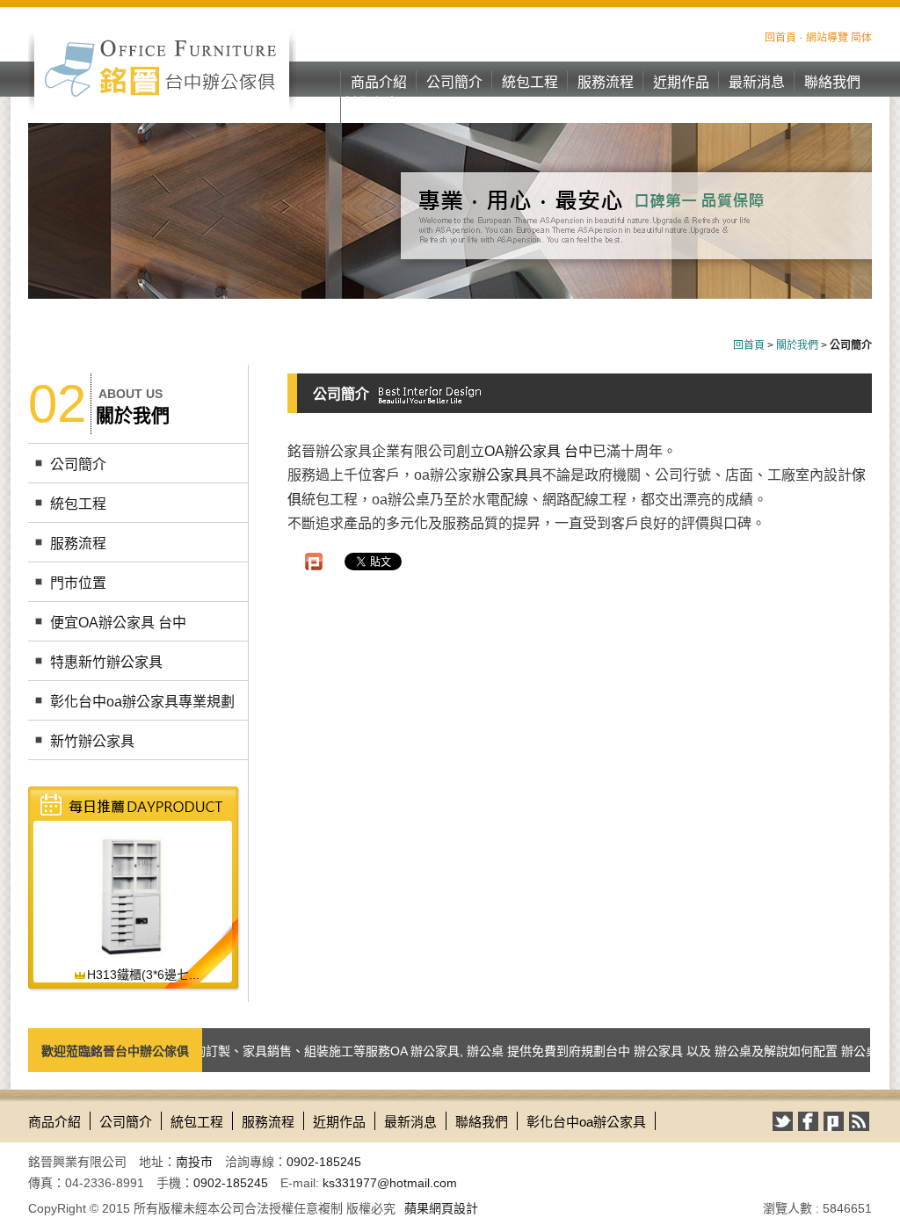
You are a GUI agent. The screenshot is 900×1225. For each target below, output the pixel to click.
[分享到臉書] (808, 1121)
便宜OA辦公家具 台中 (118, 622)
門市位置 (78, 583)
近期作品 (681, 82)
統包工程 (530, 82)
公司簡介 (454, 82)
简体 (861, 38)
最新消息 (757, 82)
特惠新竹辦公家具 (106, 662)
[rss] (859, 1121)
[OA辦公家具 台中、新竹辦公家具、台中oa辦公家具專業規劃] (162, 68)
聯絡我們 (832, 82)
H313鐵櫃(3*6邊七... (143, 975)
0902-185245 (324, 1162)
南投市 (194, 1162)
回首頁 (780, 38)
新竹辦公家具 (92, 741)
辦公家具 (500, 475)
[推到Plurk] (314, 561)
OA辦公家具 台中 (538, 451)
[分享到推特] (783, 1121)
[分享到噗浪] (834, 1121)
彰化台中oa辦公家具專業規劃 (142, 701)
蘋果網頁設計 (441, 1208)
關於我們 (797, 345)
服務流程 (605, 82)
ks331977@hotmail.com (390, 1183)
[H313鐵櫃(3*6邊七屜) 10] (131, 895)
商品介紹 (379, 82)
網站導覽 (827, 38)
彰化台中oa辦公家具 (379, 114)
